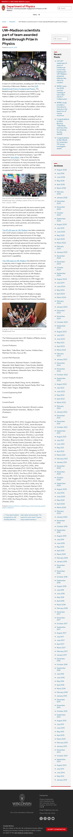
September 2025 (61, 220)
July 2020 (60, 493)
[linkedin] (49, 818)
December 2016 (61, 660)
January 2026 (62, 197)
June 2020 (61, 496)
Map (41, 807)
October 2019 (62, 526)
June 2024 (61, 286)
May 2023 (60, 342)
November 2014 (61, 751)
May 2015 (60, 732)
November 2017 (61, 619)
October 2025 (60, 214)
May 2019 (60, 547)
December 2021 (61, 416)
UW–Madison (13, 1)
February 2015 (62, 742)
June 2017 (61, 640)
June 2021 (61, 444)
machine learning (34, 506)
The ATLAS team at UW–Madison (15, 230)
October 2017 (62, 623)
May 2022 (60, 395)
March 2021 (61, 455)
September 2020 (61, 484)
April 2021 (60, 451)
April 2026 (61, 184)
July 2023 (60, 335)
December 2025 (61, 202)
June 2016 (61, 677)
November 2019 (61, 521)
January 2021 (62, 462)
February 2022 (60, 407)
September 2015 (61, 716)
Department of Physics (21, 6)
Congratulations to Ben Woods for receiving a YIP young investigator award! (63, 143)
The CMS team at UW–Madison (14, 261)
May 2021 (60, 448)
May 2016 (60, 681)
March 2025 (61, 243)
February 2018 (62, 608)
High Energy (25, 506)
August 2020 (62, 489)
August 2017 (61, 633)
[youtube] (53, 818)
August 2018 (61, 586)
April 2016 (60, 685)
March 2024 (61, 297)
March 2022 (61, 402)
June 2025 (61, 232)
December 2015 (61, 700)
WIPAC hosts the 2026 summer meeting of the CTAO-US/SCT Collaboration (62, 92)
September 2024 (61, 274)
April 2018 (60, 601)
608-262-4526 (49, 813)
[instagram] (45, 818)
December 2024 (61, 257)
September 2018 (61, 581)
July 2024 (60, 283)
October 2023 (62, 322)
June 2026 (61, 177)
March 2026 (61, 188)
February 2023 (60, 355)
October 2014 (62, 756)
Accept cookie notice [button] (56, 829)
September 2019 (61, 531)
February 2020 (60, 512)
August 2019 (61, 536)
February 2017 (62, 651)
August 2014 (61, 765)
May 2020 (61, 500)
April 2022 (61, 399)
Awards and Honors (14, 506)
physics (27, 1)
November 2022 (61, 370)
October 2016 (62, 664)
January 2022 (62, 412)
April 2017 (60, 644)
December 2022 (61, 364)
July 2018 (60, 590)
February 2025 (60, 247)
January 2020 (62, 517)
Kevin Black (15, 157)
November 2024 (61, 263)
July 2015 (60, 724)
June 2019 (61, 543)
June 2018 (61, 593)
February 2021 (62, 459)
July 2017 (60, 637)
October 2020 (60, 478)
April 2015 (60, 735)
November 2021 (61, 422)
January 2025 (62, 252)
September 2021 (61, 432)
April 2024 (61, 294)
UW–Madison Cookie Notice (23, 833)
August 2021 (61, 437)
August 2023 (62, 332)
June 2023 (61, 339)
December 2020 (61, 467)
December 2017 (61, 613)
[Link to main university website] (21, 807)
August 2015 (61, 720)
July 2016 (60, 674)
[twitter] (41, 818)
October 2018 (62, 577)
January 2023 (62, 359)
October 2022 (62, 375)
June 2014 (61, 772)
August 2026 (62, 170)
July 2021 (60, 440)
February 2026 (60, 193)
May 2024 (61, 290)
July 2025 (60, 228)
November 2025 (61, 208)
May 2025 (60, 235)
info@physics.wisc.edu (51, 810)
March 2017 (61, 648)
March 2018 (61, 605)
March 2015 (61, 739)
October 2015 (62, 711)
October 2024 (60, 268)
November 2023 (61, 317)
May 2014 (60, 776)
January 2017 (62, 655)
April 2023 (61, 346)
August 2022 (62, 384)
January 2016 (62, 696)
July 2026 (60, 173)
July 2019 (60, 539)
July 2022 (60, 388)
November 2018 (61, 572)
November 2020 (61, 473)
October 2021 (62, 427)
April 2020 (61, 504)
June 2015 (61, 728)
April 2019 (60, 550)
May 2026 (60, 181)
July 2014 (60, 769)
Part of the (21, 812)
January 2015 (62, 746)
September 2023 (61, 327)
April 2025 (61, 239)
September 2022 (61, 379)
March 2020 (61, 507)
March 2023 (61, 350)
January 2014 (62, 780)
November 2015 (61, 706)
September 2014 (61, 760)
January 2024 (62, 307)
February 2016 (62, 692)
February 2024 (60, 302)
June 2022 (61, 391)
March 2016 (61, 688)
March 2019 (61, 554)
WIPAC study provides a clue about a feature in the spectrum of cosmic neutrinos (62, 109)
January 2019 (62, 561)
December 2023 (61, 311)
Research (11, 508)
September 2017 (61, 628)
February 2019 (62, 558)
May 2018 (60, 597)
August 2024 (62, 279)
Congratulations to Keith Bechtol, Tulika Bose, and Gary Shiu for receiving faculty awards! (63, 126)
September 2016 (61, 669)
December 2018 (61, 566)
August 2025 (62, 224)
